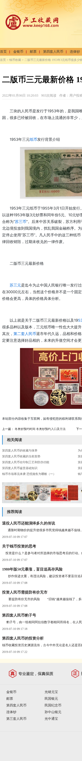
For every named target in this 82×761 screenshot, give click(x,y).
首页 (3, 51)
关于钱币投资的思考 (19, 546)
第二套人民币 (24, 333)
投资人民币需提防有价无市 (25, 592)
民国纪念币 (53, 705)
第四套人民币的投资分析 (23, 638)
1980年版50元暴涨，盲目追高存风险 (32, 569)
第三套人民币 (16, 718)
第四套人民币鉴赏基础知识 (19, 468)
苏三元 (15, 285)
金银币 (18, 51)
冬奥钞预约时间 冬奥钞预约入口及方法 (40, 429)
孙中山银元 (53, 712)
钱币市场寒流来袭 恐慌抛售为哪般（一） (29, 474)
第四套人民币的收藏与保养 (19, 450)
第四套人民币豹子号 (19, 615)
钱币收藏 (15, 59)
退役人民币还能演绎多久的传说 (28, 523)
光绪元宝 (51, 692)
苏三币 (20, 221)
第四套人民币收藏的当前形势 (21, 456)
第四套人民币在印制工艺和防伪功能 (25, 462)
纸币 (33, 139)
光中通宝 (51, 718)
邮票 (33, 51)
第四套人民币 (53, 51)
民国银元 (51, 698)
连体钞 (75, 51)
